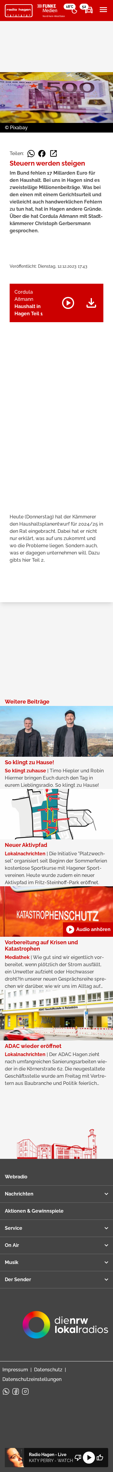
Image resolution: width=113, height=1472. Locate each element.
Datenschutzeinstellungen (31, 1379)
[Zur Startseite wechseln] (19, 10)
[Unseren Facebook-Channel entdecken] (15, 1391)
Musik (11, 1262)
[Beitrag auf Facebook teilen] (42, 153)
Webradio (16, 1177)
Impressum (15, 1370)
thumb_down (78, 1457)
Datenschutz (48, 1370)
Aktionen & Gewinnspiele (34, 1211)
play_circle (89, 1457)
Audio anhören (88, 929)
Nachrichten (19, 1194)
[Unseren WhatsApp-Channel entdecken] (6, 1391)
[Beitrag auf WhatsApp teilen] (31, 153)
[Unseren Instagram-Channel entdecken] (25, 1391)
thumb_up (99, 1457)
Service (13, 1228)
